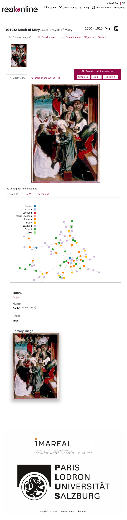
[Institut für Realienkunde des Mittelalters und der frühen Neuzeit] (63, 446)
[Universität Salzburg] (63, 482)
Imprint (44, 511)
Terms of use (67, 511)
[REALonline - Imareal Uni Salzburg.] (21, 7)
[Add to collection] (116, 29)
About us (81, 511)
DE (123, 3)
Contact (54, 511)
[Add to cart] (107, 29)
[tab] (20, 37)
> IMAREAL (113, 3)
